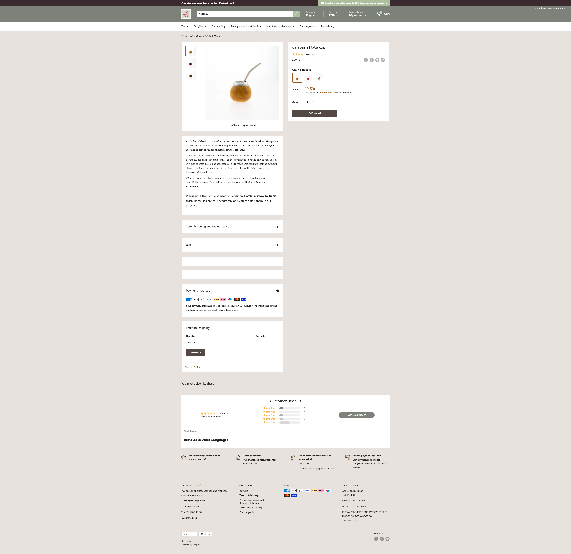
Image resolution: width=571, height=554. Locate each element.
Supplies (198, 26)
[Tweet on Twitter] (377, 60)
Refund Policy (192, 367)
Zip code (260, 336)
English (186, 534)
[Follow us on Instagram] (382, 539)
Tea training (327, 26)
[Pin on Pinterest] (372, 60)
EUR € (203, 534)
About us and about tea (278, 26)
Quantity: (297, 102)
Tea (183, 26)
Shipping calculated (328, 92)
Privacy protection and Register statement (251, 501)
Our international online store (550, 8)
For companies (307, 26)
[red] (308, 78)
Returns (243, 490)
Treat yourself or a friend (244, 26)
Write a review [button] (357, 415)
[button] (299, 54)
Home (184, 36)
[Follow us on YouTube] (387, 539)
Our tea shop (218, 26)
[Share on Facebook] (366, 60)
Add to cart (315, 113)
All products (196, 36)
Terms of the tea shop (251, 507)
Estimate (195, 352)
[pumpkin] (297, 78)
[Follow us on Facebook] (376, 539)
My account (356, 15)
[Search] (296, 14)
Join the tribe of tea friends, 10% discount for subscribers (356, 3)
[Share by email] (383, 60)
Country (191, 336)
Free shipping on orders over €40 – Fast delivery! (207, 3)
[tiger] (319, 78)
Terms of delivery (248, 495)
